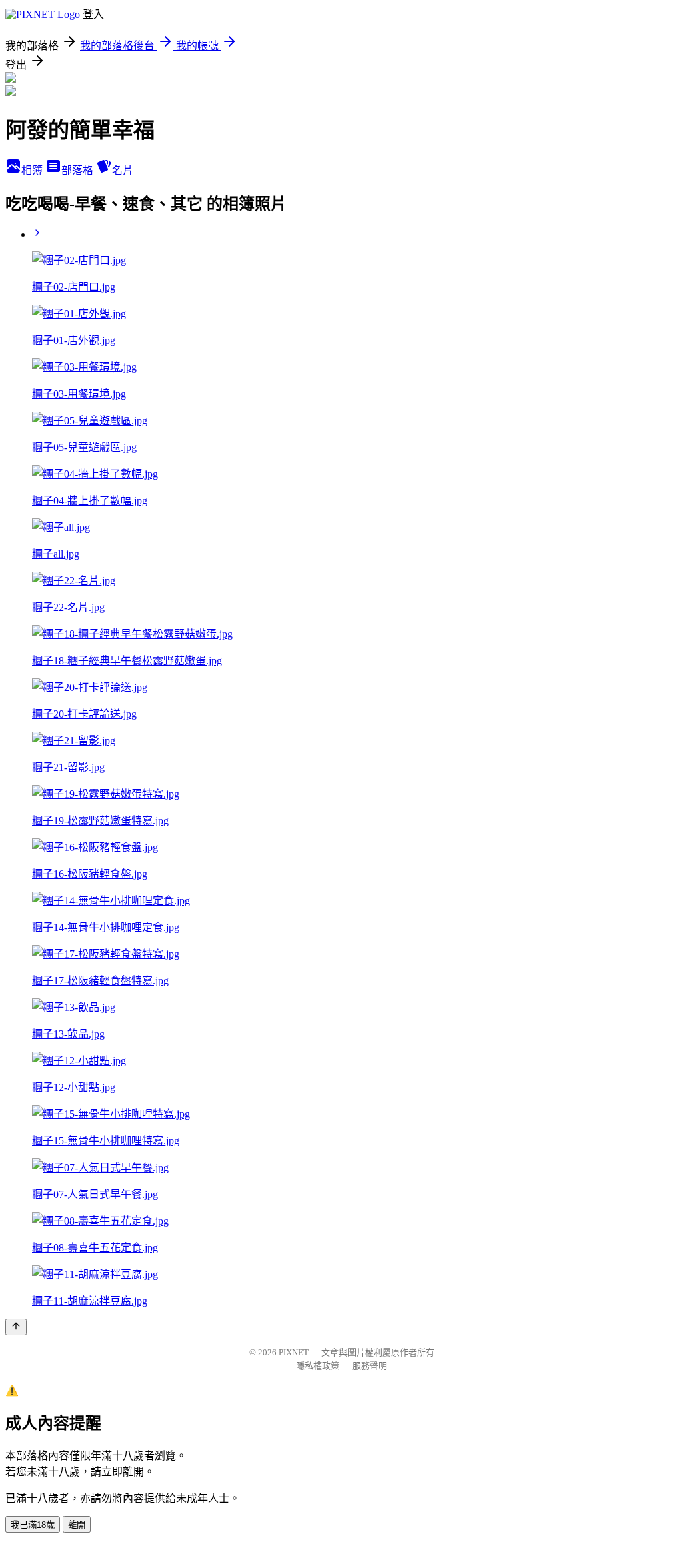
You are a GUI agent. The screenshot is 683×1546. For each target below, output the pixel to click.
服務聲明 (369, 1366)
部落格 (78, 170)
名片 (122, 170)
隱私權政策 (317, 1366)
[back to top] (16, 1327)
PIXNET (294, 1352)
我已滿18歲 (33, 1525)
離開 (76, 1525)
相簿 (33, 170)
